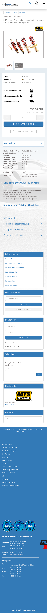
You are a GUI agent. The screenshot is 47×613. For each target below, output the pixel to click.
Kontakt (4, 463)
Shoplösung (16, 610)
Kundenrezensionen (13, 235)
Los (39, 374)
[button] (7, 117)
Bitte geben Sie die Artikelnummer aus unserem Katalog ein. (21, 364)
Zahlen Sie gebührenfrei (10, 470)
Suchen (23, 304)
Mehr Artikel (9, 405)
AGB (3, 476)
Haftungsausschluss (8, 482)
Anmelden (23, 338)
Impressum (5, 479)
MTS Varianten (10, 218)
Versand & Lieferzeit (8, 473)
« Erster (7, 13)
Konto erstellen (10, 343)
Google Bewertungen (9, 451)
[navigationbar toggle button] (43, 3)
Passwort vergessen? (12, 346)
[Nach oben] (6, 609)
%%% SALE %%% (11, 276)
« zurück (14, 13)
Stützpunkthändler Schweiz (14, 268)
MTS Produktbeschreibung (16, 223)
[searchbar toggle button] (29, 3)
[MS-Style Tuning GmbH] (9, 4)
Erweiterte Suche (23, 309)
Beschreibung (10, 143)
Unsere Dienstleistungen (13, 263)
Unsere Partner (7, 460)
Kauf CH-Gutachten (11, 272)
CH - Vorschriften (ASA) (9, 447)
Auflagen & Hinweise (13, 229)
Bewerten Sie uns (11, 285)
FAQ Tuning (6, 454)
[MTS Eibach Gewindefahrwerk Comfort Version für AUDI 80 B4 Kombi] (23, 43)
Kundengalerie (10, 281)
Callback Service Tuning (9, 467)
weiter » (22, 13)
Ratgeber (5, 457)
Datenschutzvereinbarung (10, 485)
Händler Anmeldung (12, 259)
